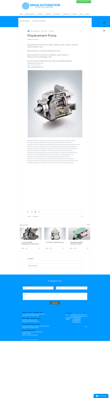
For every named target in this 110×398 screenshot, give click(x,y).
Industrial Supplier (25, 21)
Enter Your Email (60, 285)
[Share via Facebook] (28, 212)
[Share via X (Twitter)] (31, 212)
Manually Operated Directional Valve (76, 243)
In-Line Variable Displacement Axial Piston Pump (30, 243)
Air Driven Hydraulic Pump (54, 242)
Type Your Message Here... (29, 291)
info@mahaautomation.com (78, 314)
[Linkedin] (104, 30)
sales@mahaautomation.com (78, 316)
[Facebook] (104, 27)
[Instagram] (104, 23)
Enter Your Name (27, 285)
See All (88, 224)
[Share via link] (39, 212)
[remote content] (55, 185)
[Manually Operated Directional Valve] (79, 234)
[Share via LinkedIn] (35, 212)
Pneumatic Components (39, 21)
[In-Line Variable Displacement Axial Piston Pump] (31, 234)
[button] (88, 20)
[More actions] (82, 31)
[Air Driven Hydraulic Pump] (55, 234)
